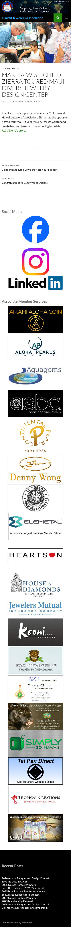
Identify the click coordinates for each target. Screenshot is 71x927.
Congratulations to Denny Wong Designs (25, 180)
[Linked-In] (35, 282)
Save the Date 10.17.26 (14, 881)
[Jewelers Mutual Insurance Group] (35, 608)
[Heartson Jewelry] (35, 555)
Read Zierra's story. (14, 130)
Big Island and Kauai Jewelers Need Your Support (29, 167)
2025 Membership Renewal (17, 901)
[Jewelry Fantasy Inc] (35, 632)
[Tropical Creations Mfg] (35, 799)
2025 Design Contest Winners (19, 884)
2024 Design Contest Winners (19, 897)
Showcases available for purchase (21, 894)
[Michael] (35, 716)
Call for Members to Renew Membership (25, 907)
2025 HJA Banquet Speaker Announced (24, 891)
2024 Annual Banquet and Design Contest (25, 904)
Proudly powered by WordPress (17, 922)
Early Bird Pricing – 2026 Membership (23, 888)
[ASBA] (35, 403)
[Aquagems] (35, 375)
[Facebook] (35, 229)
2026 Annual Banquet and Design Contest (25, 878)
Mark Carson (32, 101)
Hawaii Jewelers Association (22, 18)
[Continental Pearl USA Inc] (35, 436)
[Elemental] (35, 526)
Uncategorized (11, 68)
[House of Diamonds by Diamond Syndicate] (35, 584)
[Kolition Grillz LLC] (35, 660)
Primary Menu (66, 17)
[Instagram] (35, 261)
